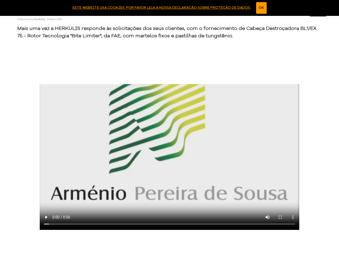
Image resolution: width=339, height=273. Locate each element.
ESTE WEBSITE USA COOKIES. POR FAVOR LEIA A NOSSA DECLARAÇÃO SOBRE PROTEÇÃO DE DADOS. (162, 8)
